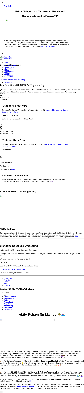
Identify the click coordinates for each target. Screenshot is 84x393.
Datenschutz (8, 285)
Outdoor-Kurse (10, 296)
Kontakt (7, 74)
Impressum (8, 76)
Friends (7, 280)
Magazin (7, 304)
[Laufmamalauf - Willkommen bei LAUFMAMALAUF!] (6, 58)
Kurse (6, 71)
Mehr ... (52, 181)
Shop (6, 282)
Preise (6, 72)
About (6, 284)
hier (82, 253)
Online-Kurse (9, 67)
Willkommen (9, 69)
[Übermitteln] (5, 295)
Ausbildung (8, 306)
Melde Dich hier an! (48, 46)
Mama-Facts (9, 71)
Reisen (7, 300)
